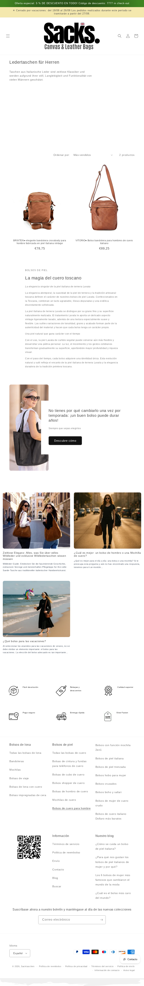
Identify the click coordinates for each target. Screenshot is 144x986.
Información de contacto (106, 970)
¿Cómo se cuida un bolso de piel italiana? (111, 846)
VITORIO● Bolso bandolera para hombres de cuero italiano (104, 242)
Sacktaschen (27, 966)
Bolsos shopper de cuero (68, 782)
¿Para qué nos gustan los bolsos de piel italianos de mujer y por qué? (112, 862)
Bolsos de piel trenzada (110, 766)
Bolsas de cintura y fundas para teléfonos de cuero (69, 763)
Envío (56, 860)
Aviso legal (129, 970)
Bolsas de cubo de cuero (68, 774)
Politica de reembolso (66, 852)
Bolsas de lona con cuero (25, 786)
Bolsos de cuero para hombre (71, 808)
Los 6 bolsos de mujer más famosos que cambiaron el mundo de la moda (112, 880)
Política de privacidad (76, 966)
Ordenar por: (61, 154)
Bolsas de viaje (19, 778)
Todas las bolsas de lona (25, 752)
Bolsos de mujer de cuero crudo (111, 803)
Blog (55, 877)
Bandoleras (16, 761)
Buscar (56, 886)
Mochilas (15, 769)
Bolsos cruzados (106, 783)
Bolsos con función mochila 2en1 (113, 747)
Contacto (58, 869)
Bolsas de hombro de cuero (70, 791)
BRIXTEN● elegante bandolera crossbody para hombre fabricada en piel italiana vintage (39, 242)
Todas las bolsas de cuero (69, 752)
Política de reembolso (50, 966)
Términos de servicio (65, 844)
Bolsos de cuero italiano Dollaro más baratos (110, 816)
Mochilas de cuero (64, 799)
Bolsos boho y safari (108, 792)
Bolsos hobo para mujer (110, 775)
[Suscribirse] (101, 919)
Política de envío (126, 966)
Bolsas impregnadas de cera (27, 795)
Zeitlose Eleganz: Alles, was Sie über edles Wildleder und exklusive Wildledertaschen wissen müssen (34, 555)
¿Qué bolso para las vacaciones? (24, 641)
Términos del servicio (102, 966)
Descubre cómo (65, 440)
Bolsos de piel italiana (109, 758)
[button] (8, 36)
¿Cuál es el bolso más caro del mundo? (113, 895)
